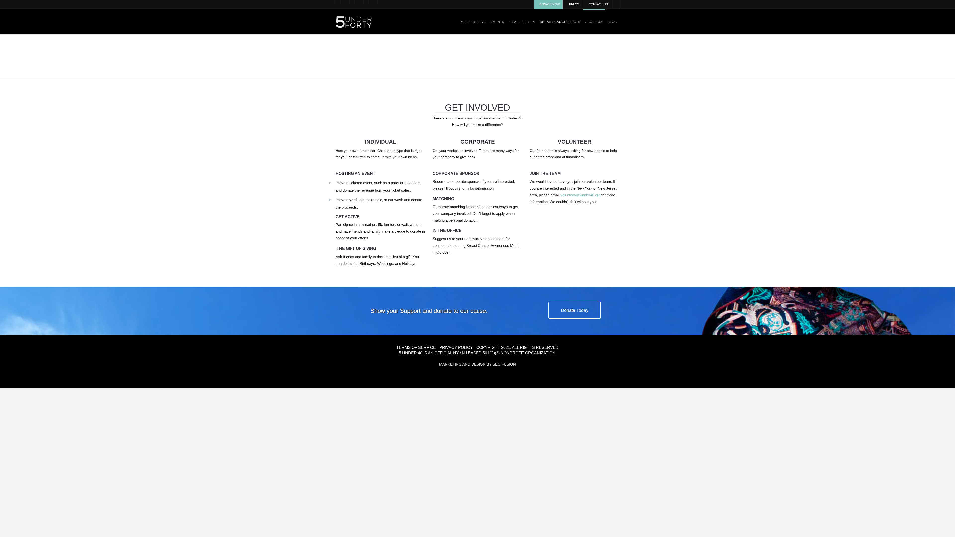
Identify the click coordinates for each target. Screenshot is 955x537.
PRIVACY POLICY (456, 347)
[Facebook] (339, 2)
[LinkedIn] (374, 2)
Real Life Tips (522, 22)
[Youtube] (360, 2)
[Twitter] (346, 2)
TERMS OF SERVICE (416, 347)
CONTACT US (598, 4)
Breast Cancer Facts (560, 22)
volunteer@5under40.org (580, 195)
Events (497, 22)
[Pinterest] (353, 2)
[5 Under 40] (354, 22)
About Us (594, 22)
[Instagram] (367, 2)
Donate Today (574, 310)
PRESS (574, 4)
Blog (612, 22)
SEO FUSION (504, 364)
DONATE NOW (549, 4)
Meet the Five (473, 22)
